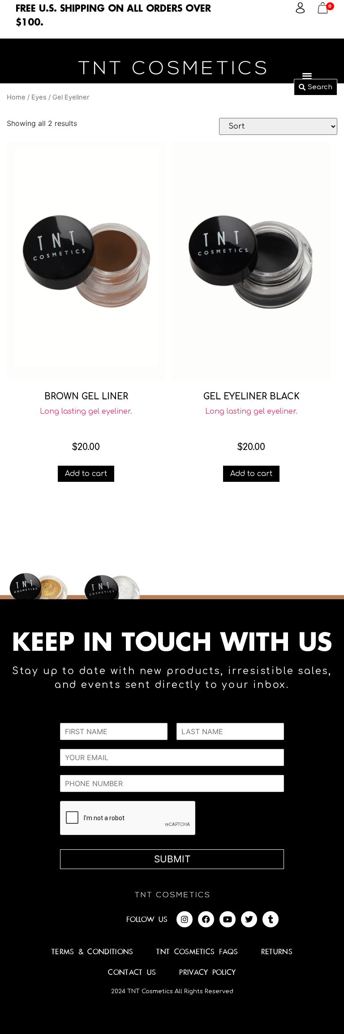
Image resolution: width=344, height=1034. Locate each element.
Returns (276, 952)
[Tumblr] (270, 919)
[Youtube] (227, 919)
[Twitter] (249, 919)
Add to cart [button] (86, 474)
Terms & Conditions (92, 952)
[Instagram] (184, 919)
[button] (307, 75)
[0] (322, 10)
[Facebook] (206, 919)
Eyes (39, 97)
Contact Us (132, 973)
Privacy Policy (207, 973)
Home (16, 97)
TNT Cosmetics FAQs (196, 952)
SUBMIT (172, 859)
